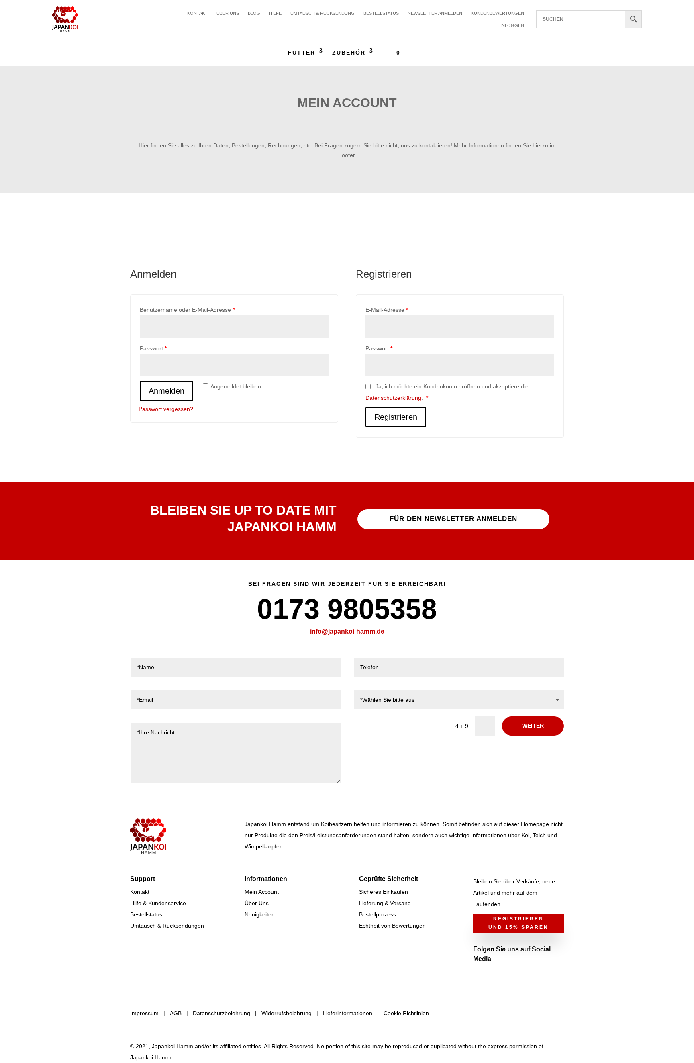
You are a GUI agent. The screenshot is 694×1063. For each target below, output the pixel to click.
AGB (176, 1013)
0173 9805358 (347, 609)
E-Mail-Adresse (386, 310)
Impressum (144, 1013)
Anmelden (166, 390)
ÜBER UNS (227, 13)
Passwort (153, 348)
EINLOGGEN (511, 25)
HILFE (275, 13)
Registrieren (395, 417)
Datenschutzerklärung (393, 398)
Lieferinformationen (347, 1013)
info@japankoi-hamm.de (347, 631)
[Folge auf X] (495, 976)
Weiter (533, 725)
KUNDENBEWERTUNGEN (497, 13)
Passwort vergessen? (166, 409)
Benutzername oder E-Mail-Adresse (187, 310)
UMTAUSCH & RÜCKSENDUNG (322, 13)
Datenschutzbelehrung (221, 1013)
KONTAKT (197, 13)
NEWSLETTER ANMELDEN (435, 13)
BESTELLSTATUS (381, 13)
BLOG (254, 13)
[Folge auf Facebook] (479, 976)
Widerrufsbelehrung (286, 1013)
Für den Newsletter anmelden (453, 519)
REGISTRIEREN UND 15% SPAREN (518, 923)
